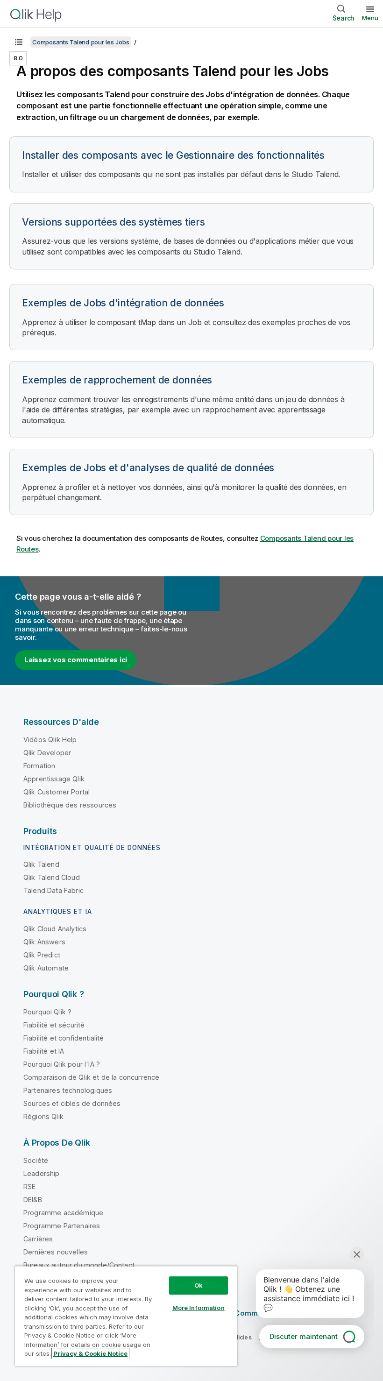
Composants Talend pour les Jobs (80, 42)
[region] (126, 1316)
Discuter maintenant (304, 1336)
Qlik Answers (44, 942)
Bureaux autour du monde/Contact (79, 1265)
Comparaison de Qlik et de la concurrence (91, 1077)
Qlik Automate (46, 968)
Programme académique (63, 1213)
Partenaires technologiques (67, 1090)
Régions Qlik (43, 1116)
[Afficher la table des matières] (19, 42)
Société (35, 1160)
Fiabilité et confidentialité (63, 1038)
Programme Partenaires (61, 1226)
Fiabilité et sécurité (54, 1025)
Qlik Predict (41, 955)
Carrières (38, 1239)
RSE (29, 1186)
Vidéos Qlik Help (50, 740)
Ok (198, 1285)
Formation (39, 766)
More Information (198, 1307)
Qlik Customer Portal (56, 792)
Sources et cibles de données (72, 1103)
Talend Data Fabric (53, 890)
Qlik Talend (41, 864)
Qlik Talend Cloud (51, 877)
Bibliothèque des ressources (69, 805)
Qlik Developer (47, 753)
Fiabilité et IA (43, 1051)
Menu (370, 17)
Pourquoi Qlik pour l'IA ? (61, 1064)
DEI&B (32, 1200)
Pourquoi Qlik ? (47, 1012)
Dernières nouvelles (55, 1252)
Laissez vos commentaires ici (75, 659)
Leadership (41, 1173)
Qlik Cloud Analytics (54, 929)
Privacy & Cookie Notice (90, 1353)
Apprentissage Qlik (54, 779)
